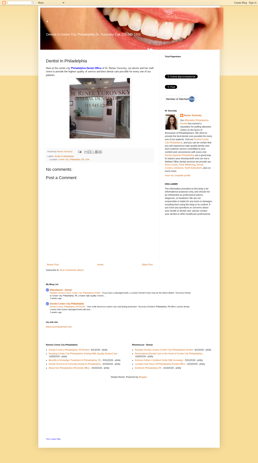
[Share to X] (93, 152)
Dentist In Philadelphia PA (148, 368)
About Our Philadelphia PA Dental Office (69, 368)
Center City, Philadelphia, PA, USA (73, 159)
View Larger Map (53, 439)
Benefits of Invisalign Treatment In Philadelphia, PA (75, 360)
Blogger (143, 377)
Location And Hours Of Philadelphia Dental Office (160, 364)
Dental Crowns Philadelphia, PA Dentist (68, 306)
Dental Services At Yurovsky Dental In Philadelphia (75, 364)
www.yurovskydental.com (59, 326)
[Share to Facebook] (97, 152)
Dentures (178, 168)
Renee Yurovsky (65, 151)
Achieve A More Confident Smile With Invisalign (159, 360)
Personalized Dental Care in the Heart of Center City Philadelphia (168, 353)
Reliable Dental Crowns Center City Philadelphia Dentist (75, 293)
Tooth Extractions (193, 168)
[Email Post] (79, 151)
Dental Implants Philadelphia (180, 155)
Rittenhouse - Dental (61, 290)
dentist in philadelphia (64, 156)
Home (100, 264)
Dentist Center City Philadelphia (67, 303)
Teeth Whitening (187, 164)
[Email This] (86, 152)
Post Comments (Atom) (71, 270)
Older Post (147, 264)
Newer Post (53, 264)
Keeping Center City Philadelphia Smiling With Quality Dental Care (83, 353)
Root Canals (171, 164)
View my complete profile (178, 175)
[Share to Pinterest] (100, 152)
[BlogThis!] (89, 152)
